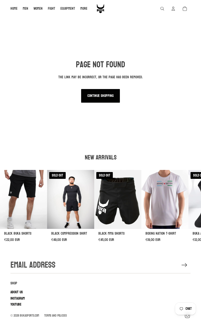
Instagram (17, 298)
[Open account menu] (173, 8)
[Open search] (162, 8)
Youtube (15, 304)
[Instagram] (187, 315)
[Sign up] (184, 265)
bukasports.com (29, 315)
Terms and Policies (55, 315)
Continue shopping (100, 95)
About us (16, 292)
